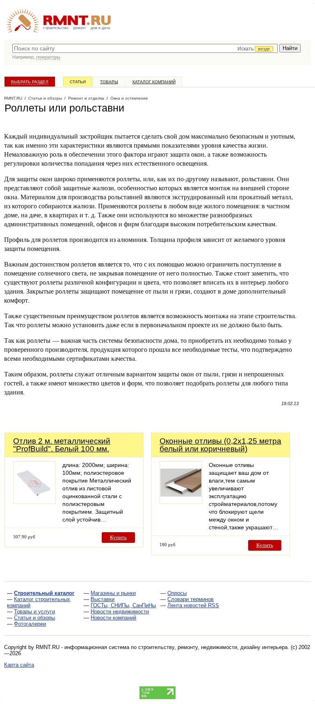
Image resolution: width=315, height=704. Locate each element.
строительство (55, 28)
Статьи (78, 82)
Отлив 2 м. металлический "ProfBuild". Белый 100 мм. (61, 445)
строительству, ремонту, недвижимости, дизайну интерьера (213, 647)
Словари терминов (190, 599)
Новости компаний (113, 618)
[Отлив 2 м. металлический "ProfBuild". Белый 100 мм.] (34, 502)
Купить (118, 537)
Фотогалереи (30, 624)
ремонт (79, 28)
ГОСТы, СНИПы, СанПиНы (123, 605)
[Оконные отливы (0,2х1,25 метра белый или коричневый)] (181, 502)
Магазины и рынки (113, 593)
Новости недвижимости (120, 611)
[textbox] (145, 48)
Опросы (177, 593)
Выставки (102, 599)
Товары (109, 82)
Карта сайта (19, 665)
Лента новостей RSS (193, 605)
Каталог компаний (154, 82)
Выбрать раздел (29, 82)
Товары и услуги (34, 611)
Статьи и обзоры (34, 618)
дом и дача (100, 28)
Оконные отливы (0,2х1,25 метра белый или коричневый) (220, 445)
